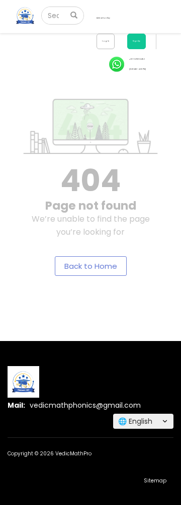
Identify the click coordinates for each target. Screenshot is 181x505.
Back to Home (90, 266)
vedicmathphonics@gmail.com (85, 405)
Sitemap (155, 480)
